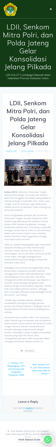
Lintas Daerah (27, 151)
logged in (29, 408)
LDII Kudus (29, 351)
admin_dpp (12, 151)
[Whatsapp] (48, 439)
